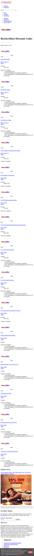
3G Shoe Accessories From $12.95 (9, 451)
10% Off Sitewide (5, 59)
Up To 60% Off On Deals (7, 280)
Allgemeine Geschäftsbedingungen (12, 543)
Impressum (6, 545)
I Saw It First (25, 472)
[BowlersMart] (5, 55)
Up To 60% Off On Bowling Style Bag (10, 310)
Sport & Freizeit (8, 21)
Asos (2, 472)
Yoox (12, 473)
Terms (2, 63)
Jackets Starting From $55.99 (8, 335)
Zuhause (6, 6)
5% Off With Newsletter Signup (9, 200)
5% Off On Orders (5, 89)
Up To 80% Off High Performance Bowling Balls (13, 225)
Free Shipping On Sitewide (7, 175)
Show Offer (4, 178)
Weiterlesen (20, 554)
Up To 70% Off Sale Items (7, 249)
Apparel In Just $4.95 (6, 393)
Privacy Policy (4, 515)
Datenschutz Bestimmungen (11, 544)
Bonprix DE (8, 473)
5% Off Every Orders (6, 120)
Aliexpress (6, 472)
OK (30, 552)
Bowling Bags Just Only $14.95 (9, 422)
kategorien (6, 7)
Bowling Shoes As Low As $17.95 (9, 364)
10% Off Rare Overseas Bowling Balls (10, 150)
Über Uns (6, 547)
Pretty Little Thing (13, 472)
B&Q (20, 472)
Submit (17, 519)
